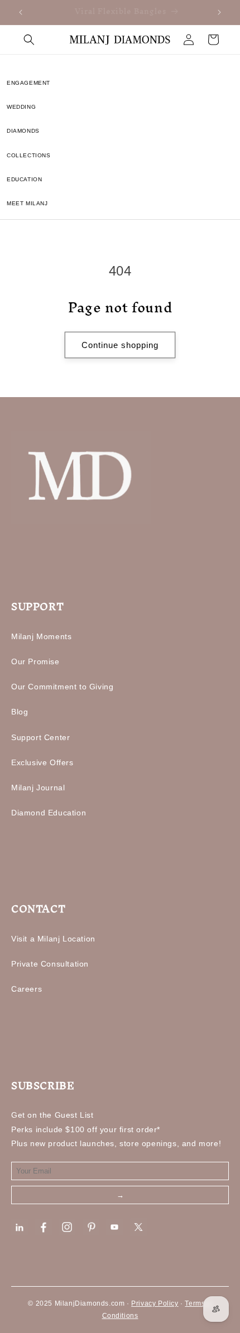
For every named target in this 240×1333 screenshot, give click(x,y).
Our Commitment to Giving (62, 686)
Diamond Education (48, 812)
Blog (19, 711)
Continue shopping (120, 345)
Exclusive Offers (42, 762)
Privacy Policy (154, 1303)
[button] (29, 39)
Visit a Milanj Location (53, 938)
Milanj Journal (38, 787)
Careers (26, 988)
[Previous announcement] (20, 12)
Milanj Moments (41, 636)
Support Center (40, 737)
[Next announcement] (219, 12)
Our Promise (35, 661)
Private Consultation (50, 963)
